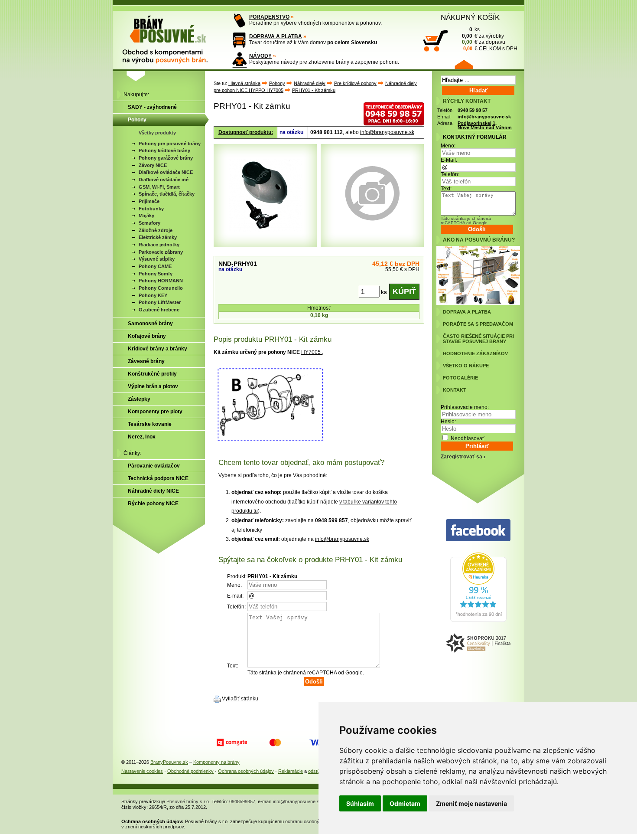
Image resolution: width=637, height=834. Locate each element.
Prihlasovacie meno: (465, 407)
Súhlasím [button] (360, 803)
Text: (446, 189)
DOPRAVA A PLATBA (275, 36)
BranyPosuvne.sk (169, 762)
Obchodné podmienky (190, 771)
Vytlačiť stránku (240, 699)
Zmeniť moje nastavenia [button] (471, 803)
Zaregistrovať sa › (463, 457)
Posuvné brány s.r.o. (188, 801)
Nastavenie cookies (142, 771)
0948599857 (242, 801)
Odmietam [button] (405, 803)
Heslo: (448, 422)
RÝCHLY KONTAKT (467, 101)
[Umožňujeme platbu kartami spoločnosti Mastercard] (275, 742)
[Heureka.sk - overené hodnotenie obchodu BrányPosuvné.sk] (478, 620)
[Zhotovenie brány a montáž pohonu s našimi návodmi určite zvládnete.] (239, 59)
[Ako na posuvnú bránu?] (478, 303)
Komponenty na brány (216, 762)
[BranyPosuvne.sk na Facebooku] (478, 530)
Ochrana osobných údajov (246, 771)
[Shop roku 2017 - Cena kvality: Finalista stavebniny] (478, 643)
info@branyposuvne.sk (387, 132)
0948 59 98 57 (473, 110)
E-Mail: (449, 160)
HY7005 (311, 352)
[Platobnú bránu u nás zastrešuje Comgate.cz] (232, 742)
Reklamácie (290, 771)
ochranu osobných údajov (312, 821)
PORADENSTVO (269, 17)
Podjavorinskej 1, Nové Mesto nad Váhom (485, 126)
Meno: (448, 146)
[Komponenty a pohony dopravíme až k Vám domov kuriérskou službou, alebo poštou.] (239, 40)
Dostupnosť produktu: (245, 132)
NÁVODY (260, 56)
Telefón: (450, 174)
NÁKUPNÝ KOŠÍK (470, 17)
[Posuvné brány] (171, 35)
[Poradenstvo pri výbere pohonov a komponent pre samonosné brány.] (239, 20)
